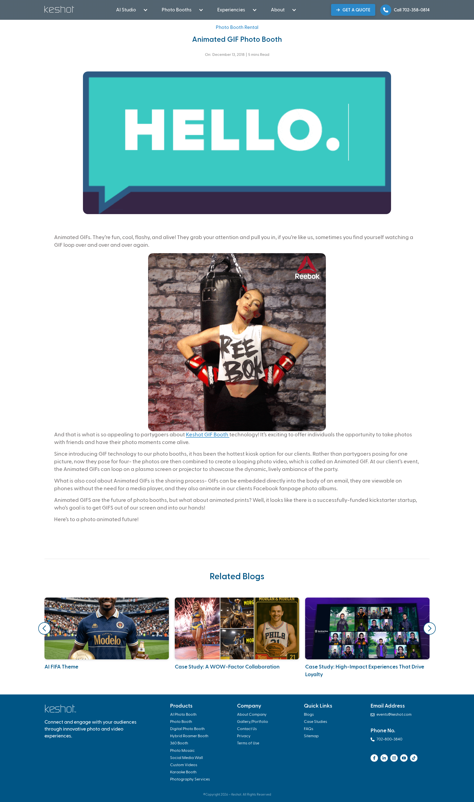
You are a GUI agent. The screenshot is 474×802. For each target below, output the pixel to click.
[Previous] (44, 628)
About (278, 9)
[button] (129, 9)
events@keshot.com (391, 715)
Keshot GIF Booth (207, 435)
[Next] (429, 628)
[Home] (59, 9)
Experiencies (231, 9)
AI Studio (126, 9)
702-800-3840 (386, 739)
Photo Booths (177, 9)
